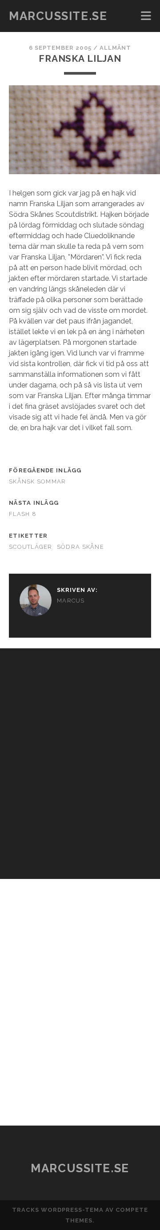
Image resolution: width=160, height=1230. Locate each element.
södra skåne (80, 546)
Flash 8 (22, 514)
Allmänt (115, 47)
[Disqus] (80, 759)
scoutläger (30, 546)
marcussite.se (58, 16)
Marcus (71, 600)
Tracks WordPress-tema (58, 1209)
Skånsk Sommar (37, 481)
